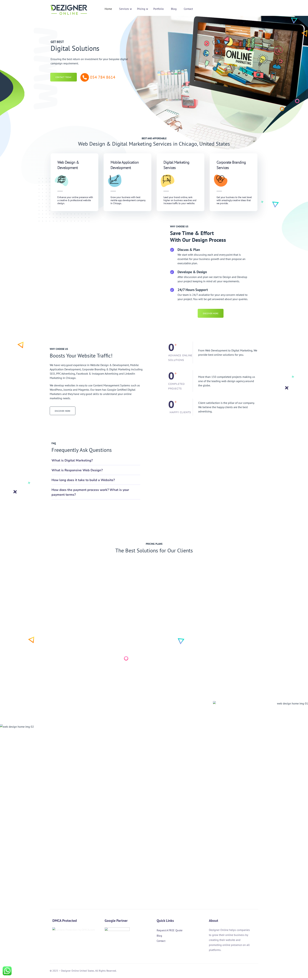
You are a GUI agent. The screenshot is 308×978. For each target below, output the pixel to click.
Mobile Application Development (125, 165)
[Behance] (177, 951)
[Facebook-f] (158, 951)
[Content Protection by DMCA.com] (73, 929)
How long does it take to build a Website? (83, 480)
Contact (161, 941)
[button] (96, 460)
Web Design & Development (68, 165)
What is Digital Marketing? (72, 460)
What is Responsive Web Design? (77, 470)
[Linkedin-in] (168, 951)
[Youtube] (187, 951)
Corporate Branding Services (231, 165)
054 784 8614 (102, 77)
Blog (159, 935)
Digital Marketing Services (176, 165)
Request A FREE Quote (169, 930)
